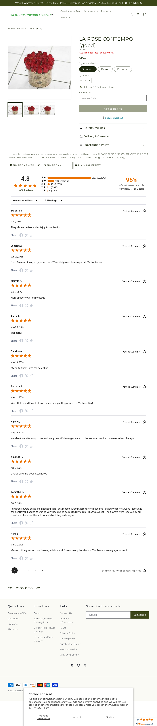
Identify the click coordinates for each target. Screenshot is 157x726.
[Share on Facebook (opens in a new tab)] (21, 235)
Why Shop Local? (69, 654)
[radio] (78, 177)
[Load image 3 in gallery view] (47, 110)
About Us (13, 629)
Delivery (88, 87)
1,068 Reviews (25, 190)
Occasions (13, 618)
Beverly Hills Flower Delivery (44, 629)
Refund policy (67, 638)
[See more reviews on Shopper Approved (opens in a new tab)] (31, 235)
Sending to (90, 92)
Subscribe (140, 614)
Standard (87, 69)
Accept (77, 717)
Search (37, 613)
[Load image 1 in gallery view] (15, 110)
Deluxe (105, 69)
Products (12, 624)
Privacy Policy (41, 707)
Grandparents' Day (18, 613)
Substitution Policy (70, 644)
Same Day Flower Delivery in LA (43, 620)
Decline (110, 717)
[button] (90, 11)
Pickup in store (105, 87)
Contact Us (66, 613)
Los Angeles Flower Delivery (44, 639)
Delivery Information (66, 620)
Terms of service (68, 649)
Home (10, 28)
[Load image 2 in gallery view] (31, 110)
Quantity (84, 75)
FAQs (63, 627)
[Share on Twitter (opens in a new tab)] (26, 235)
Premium (123, 69)
